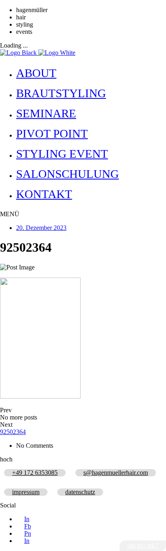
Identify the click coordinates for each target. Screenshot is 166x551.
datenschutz (80, 491)
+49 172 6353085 (35, 472)
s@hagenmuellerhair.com (115, 472)
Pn (27, 533)
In (26, 519)
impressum (25, 491)
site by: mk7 (142, 545)
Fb (27, 526)
